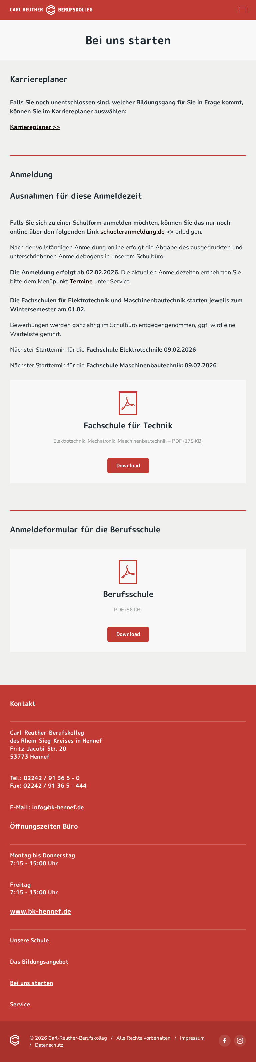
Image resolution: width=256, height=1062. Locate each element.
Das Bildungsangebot (39, 961)
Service (20, 1004)
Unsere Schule (29, 940)
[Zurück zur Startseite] (51, 10)
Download (128, 465)
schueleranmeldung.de (132, 232)
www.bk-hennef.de (40, 911)
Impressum (192, 1038)
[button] (242, 10)
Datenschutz (49, 1045)
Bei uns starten (31, 983)
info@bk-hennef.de (58, 807)
